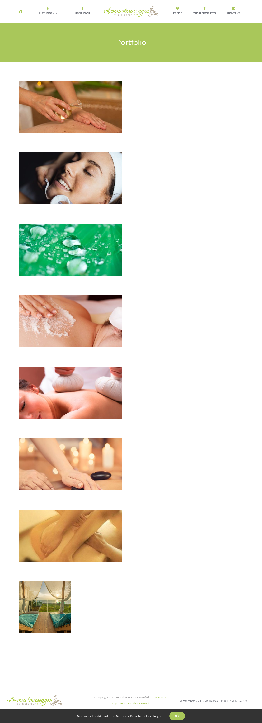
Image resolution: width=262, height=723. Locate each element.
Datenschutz (158, 697)
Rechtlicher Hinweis (139, 703)
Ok (177, 716)
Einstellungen (154, 716)
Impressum (118, 703)
